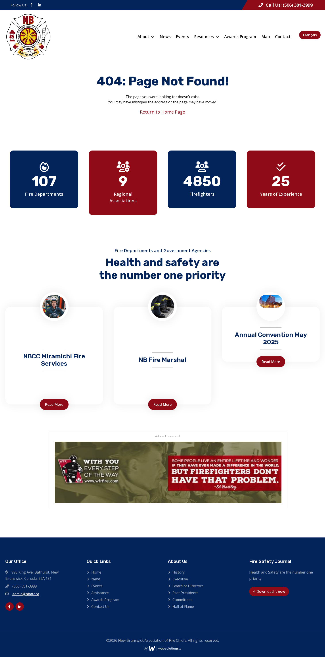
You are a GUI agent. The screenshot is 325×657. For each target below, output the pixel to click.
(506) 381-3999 (298, 5)
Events (182, 36)
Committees (182, 599)
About (143, 36)
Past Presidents (185, 592)
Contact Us (100, 606)
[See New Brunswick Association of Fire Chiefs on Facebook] (31, 5)
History (178, 572)
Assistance (100, 592)
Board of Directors (187, 586)
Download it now (270, 591)
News (165, 36)
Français (310, 35)
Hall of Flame (183, 606)
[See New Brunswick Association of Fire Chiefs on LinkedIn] (39, 5)
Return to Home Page (162, 112)
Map (265, 36)
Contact (283, 36)
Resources (204, 36)
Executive (180, 579)
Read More (54, 404)
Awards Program (240, 36)
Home (96, 572)
